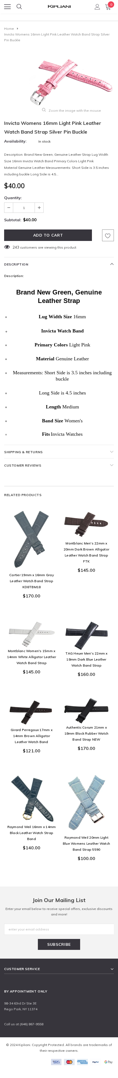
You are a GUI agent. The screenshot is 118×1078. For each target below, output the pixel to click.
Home (9, 28)
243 (16, 247)
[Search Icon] (19, 7)
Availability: (15, 141)
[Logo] (59, 5)
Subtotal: (12, 219)
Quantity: (13, 197)
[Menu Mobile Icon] (7, 7)
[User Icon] (97, 7)
